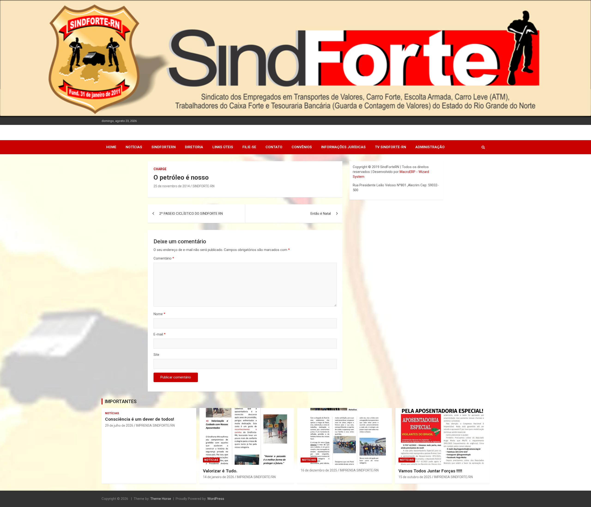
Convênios (302, 147)
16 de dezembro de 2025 (319, 470)
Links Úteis (222, 147)
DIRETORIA (194, 147)
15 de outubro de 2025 (414, 477)
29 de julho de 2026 (119, 425)
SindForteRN (163, 147)
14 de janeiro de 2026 (218, 477)
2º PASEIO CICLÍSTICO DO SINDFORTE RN (191, 213)
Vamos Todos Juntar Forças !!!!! (430, 471)
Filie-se (249, 147)
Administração (430, 147)
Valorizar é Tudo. (220, 471)
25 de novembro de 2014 (172, 186)
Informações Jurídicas (343, 147)
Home (111, 147)
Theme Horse (160, 499)
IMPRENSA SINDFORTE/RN (155, 425)
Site (156, 355)
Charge (160, 169)
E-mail (160, 334)
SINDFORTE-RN (203, 186)
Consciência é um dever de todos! (139, 419)
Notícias (134, 147)
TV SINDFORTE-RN (390, 147)
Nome (159, 314)
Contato (273, 147)
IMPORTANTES (121, 401)
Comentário (164, 258)
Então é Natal (321, 213)
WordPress (215, 499)
